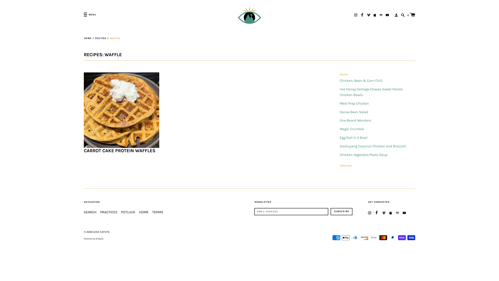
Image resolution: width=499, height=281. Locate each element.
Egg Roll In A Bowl (353, 138)
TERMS (157, 212)
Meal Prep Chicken (354, 103)
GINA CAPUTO (101, 232)
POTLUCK (128, 212)
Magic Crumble (352, 129)
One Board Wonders (355, 120)
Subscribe (346, 165)
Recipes (100, 38)
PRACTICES (108, 212)
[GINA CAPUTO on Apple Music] (374, 15)
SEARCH (90, 212)
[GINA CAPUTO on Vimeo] (368, 15)
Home (87, 38)
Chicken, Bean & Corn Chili (361, 81)
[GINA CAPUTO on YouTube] (387, 15)
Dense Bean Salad (354, 112)
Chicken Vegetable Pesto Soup (364, 155)
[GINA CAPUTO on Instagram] (355, 15)
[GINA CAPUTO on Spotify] (381, 15)
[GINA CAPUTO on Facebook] (362, 14)
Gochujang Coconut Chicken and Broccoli (373, 146)
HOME (144, 212)
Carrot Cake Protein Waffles (119, 150)
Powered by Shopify (93, 238)
